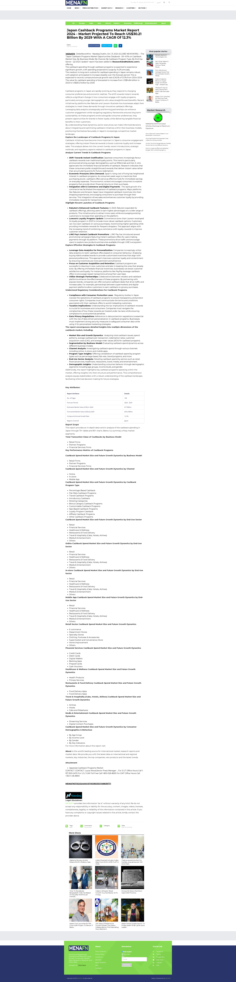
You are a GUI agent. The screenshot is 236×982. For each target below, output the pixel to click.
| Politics (116, 23)
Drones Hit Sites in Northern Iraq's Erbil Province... (132, 892)
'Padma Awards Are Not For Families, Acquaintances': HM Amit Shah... (132, 862)
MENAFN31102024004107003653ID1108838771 (88, 784)
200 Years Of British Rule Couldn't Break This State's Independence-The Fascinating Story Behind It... (107, 926)
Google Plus (160, 957)
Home (69, 8)
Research (119, 8)
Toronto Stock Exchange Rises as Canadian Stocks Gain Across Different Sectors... (158, 144)
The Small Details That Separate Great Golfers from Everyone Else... (157, 139)
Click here (82, 965)
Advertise (98, 960)
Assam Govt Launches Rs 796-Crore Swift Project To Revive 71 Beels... (81, 925)
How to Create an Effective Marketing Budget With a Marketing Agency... (157, 149)
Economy (128, 23)
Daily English (127, 952)
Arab (91, 23)
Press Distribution (90, 8)
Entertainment (148, 23)
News (77, 8)
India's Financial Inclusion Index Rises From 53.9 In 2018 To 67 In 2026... (107, 862)
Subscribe (127, 965)
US (71, 23)
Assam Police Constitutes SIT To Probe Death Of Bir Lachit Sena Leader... (133, 925)
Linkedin (159, 962)
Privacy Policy (99, 954)
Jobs (96, 965)
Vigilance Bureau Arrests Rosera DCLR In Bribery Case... (80, 861)
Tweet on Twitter (106, 45)
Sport (162, 23)
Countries (130, 8)
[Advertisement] (118, 15)
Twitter (158, 954)
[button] (164, 2)
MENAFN (70, 54)
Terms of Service (100, 951)
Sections (142, 8)
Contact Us (98, 957)
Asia (99, 23)
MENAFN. (80, 978)
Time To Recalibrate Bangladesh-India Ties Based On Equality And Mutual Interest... (80, 893)
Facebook (159, 951)
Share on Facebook (94, 45)
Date (69, 45)
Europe (82, 23)
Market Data (106, 8)
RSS (157, 965)
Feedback (98, 968)
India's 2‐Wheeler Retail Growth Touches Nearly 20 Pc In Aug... (107, 893)
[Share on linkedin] (120, 45)
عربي (159, 2)
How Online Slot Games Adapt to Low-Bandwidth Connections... (157, 134)
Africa (107, 23)
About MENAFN (100, 962)
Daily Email (159, 960)
